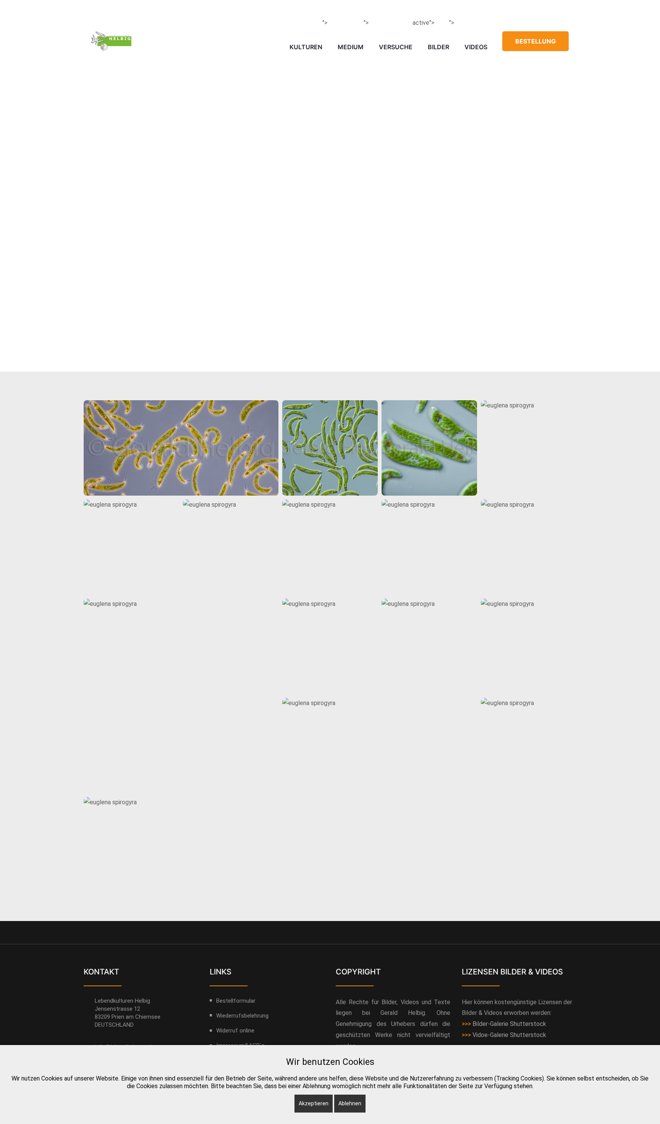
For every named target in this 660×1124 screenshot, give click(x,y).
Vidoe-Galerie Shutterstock (509, 1035)
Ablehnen (349, 1103)
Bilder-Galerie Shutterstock (509, 1023)
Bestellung (535, 41)
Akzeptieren (313, 1103)
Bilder (438, 47)
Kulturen (306, 47)
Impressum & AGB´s (113, 8)
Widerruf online (231, 8)
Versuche (395, 47)
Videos (475, 47)
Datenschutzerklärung (175, 8)
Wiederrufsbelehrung (242, 1015)
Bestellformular (236, 1000)
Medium (351, 47)
